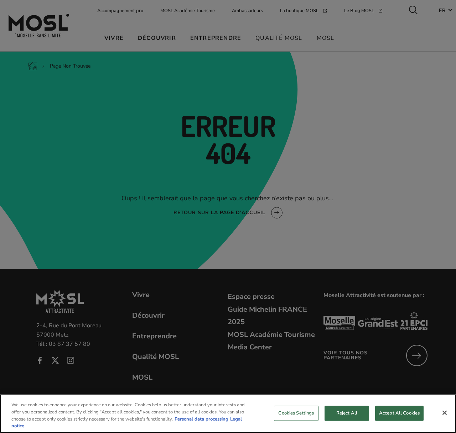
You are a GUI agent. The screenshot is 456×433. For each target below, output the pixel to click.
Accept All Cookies (399, 413)
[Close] (444, 413)
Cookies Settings (296, 413)
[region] (228, 414)
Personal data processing (201, 419)
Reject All (346, 413)
